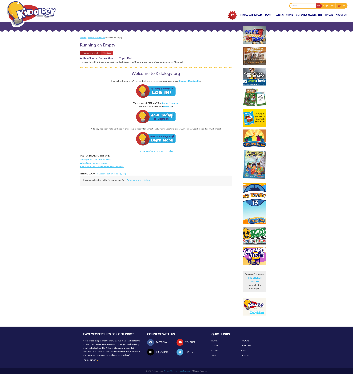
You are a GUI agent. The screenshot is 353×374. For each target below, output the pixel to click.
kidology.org (185, 371)
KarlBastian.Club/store (96, 351)
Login (325, 5)
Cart (343, 5)
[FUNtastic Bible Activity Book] (254, 97)
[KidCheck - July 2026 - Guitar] (254, 77)
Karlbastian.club (109, 344)
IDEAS (268, 14)
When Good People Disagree (93, 163)
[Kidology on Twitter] (254, 307)
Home (214, 340)
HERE (122, 351)
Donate (328, 14)
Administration (96, 37)
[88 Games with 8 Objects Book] (254, 118)
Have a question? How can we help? (156, 150)
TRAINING (278, 14)
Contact (246, 355)
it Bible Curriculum (251, 14)
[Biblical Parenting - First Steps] (254, 56)
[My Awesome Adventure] (254, 165)
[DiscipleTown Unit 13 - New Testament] (254, 203)
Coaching (246, 345)
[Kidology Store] (254, 256)
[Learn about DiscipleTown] (254, 138)
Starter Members (169, 103)
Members (167, 106)
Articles (147, 180)
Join (333, 5)
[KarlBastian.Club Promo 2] (254, 35)
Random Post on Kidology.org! (111, 173)
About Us (341, 14)
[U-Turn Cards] (254, 236)
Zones (83, 37)
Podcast (245, 340)
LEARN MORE (90, 360)
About (215, 355)
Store (289, 14)
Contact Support (171, 371)
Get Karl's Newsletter (309, 14)
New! (232, 14)
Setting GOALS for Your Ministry (95, 159)
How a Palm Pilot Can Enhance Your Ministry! (102, 166)
